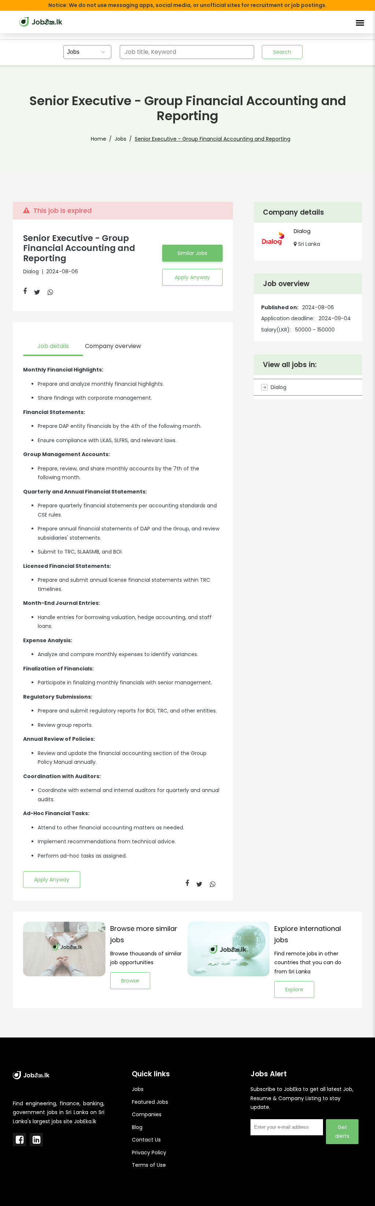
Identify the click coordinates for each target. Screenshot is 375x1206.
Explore (294, 989)
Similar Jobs (192, 253)
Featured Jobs (150, 1102)
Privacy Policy (149, 1152)
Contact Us (146, 1139)
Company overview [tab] (113, 346)
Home (98, 139)
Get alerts (342, 1132)
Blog (137, 1127)
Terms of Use (149, 1165)
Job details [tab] (53, 346)
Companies (146, 1114)
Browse (130, 980)
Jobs (120, 139)
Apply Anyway (192, 277)
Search (282, 52)
